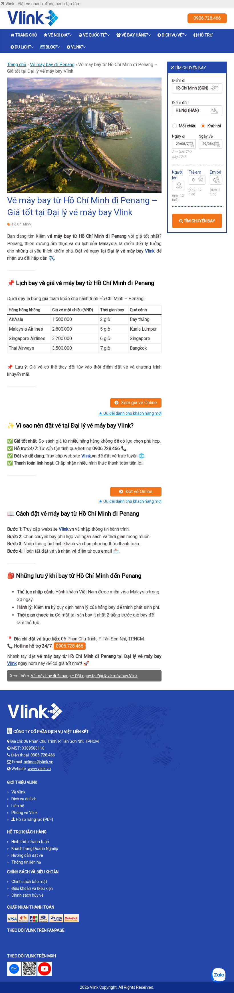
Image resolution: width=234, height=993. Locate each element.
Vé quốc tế (94, 35)
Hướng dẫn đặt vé (27, 855)
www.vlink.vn (39, 768)
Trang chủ (26, 35)
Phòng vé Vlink (24, 812)
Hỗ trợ (205, 35)
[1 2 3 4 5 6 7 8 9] (178, 186)
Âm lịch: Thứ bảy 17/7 (181, 154)
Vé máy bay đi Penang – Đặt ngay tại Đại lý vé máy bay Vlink (84, 675)
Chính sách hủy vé (27, 895)
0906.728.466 (207, 18)
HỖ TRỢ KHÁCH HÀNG (27, 832)
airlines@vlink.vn (38, 762)
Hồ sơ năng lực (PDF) (34, 819)
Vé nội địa (58, 35)
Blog (51, 47)
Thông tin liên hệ (26, 862)
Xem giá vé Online (138, 402)
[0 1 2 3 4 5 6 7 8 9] (197, 180)
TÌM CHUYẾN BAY (199, 221)
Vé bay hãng (134, 35)
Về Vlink (18, 792)
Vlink (76, 47)
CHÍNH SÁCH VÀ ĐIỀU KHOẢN (32, 872)
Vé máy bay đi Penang (52, 64)
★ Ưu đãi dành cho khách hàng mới (130, 413)
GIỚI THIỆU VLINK (22, 782)
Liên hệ (17, 805)
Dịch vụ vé (172, 35)
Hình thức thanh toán (30, 841)
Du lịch (22, 47)
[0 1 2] (216, 180)
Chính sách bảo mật (29, 881)
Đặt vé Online (138, 491)
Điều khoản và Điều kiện (32, 888)
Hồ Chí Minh (21, 224)
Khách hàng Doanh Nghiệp (34, 848)
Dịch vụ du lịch (24, 799)
